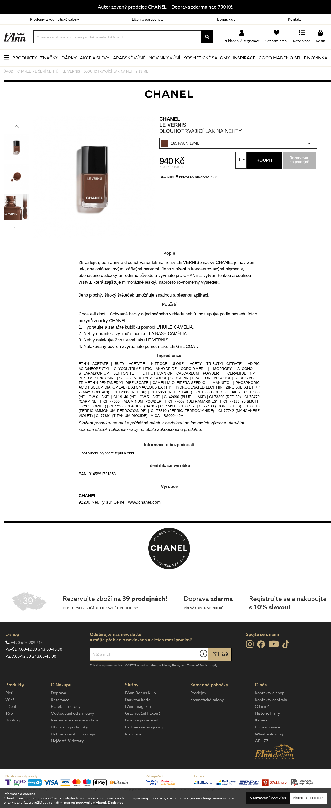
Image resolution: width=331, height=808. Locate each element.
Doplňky (12, 720)
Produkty (24, 58)
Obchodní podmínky (69, 727)
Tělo (9, 713)
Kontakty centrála (271, 700)
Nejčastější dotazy (67, 741)
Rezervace (60, 700)
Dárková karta (138, 700)
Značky (49, 58)
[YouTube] (274, 643)
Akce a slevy (94, 58)
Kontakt (294, 19)
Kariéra (261, 720)
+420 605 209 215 (27, 643)
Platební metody (66, 706)
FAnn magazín (138, 706)
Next (16, 228)
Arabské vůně (129, 58)
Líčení (10, 706)
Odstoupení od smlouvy (72, 713)
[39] (29, 610)
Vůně (10, 700)
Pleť (8, 693)
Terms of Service (198, 665)
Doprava (58, 693)
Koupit (264, 160)
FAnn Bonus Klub (140, 693)
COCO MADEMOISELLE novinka (293, 58)
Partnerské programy (144, 727)
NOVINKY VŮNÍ (164, 58)
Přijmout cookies (308, 798)
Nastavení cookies (267, 798)
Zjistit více (115, 802)
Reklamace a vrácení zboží (74, 720)
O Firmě (262, 706)
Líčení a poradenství (148, 19)
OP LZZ (262, 741)
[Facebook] (261, 645)
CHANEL (169, 119)
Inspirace (244, 58)
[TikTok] (285, 645)
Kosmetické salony (206, 58)
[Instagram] (249, 644)
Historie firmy (267, 713)
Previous (16, 126)
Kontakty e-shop (269, 693)
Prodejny (198, 693)
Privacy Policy (171, 665)
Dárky (69, 58)
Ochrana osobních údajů (73, 734)
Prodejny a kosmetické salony (54, 19)
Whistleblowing (269, 734)
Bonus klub (226, 19)
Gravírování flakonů (143, 713)
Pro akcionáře (267, 727)
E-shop (12, 634)
